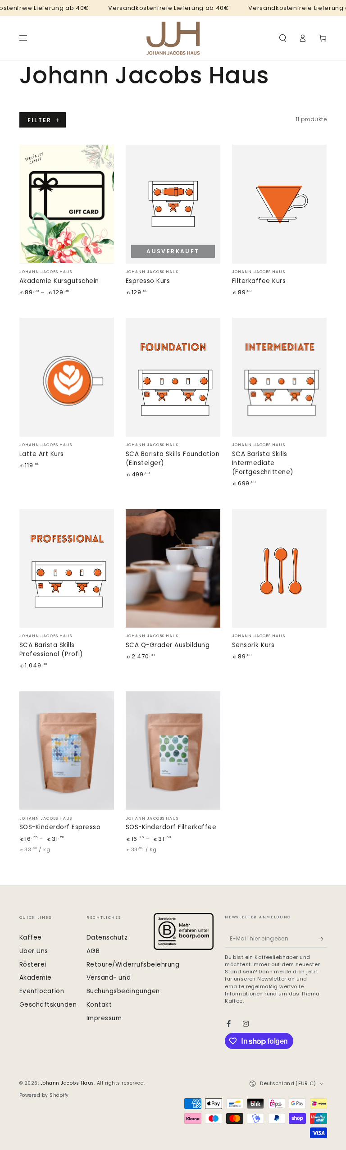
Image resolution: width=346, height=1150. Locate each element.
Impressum (104, 1018)
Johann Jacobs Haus (67, 1083)
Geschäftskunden (48, 1004)
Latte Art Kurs (41, 454)
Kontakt (99, 1004)
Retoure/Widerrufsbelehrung (132, 964)
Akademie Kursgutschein (59, 281)
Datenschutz (107, 937)
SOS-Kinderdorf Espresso (60, 827)
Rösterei (32, 964)
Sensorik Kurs (253, 645)
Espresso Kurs (148, 281)
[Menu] (23, 38)
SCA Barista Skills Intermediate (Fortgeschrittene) (263, 463)
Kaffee (30, 937)
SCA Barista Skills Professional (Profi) (51, 649)
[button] (283, 38)
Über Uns (33, 951)
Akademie (35, 977)
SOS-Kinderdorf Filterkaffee (171, 827)
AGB (93, 951)
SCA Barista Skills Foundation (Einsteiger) (173, 458)
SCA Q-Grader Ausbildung (168, 645)
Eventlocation (41, 991)
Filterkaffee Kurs (259, 281)
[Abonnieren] (322, 939)
